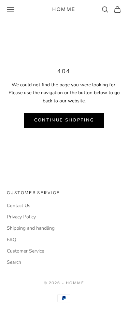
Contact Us (18, 205)
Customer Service (25, 251)
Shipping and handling (31, 228)
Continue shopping (64, 120)
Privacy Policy (21, 217)
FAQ (11, 239)
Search (14, 262)
